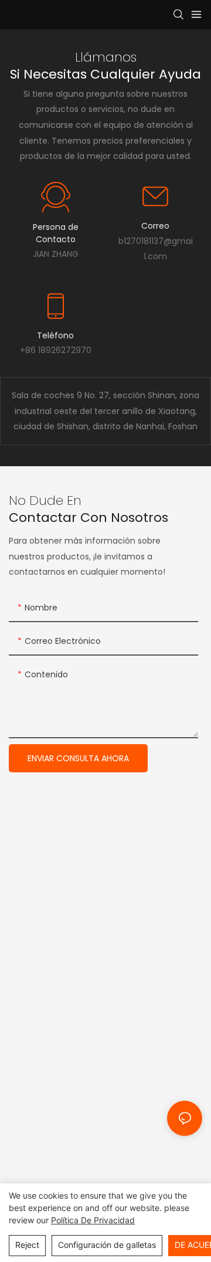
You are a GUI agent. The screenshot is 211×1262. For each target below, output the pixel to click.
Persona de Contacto (56, 233)
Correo (155, 226)
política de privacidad (93, 1220)
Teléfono (55, 335)
